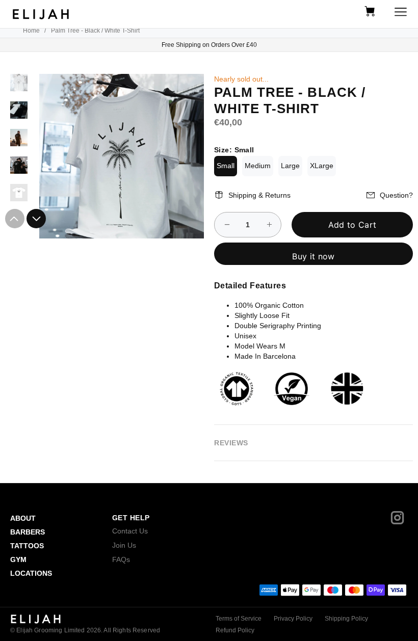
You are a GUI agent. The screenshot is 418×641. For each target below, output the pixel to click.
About (23, 518)
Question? (396, 195)
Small (225, 166)
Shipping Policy (346, 618)
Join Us (124, 545)
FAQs (121, 559)
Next (36, 218)
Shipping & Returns (259, 195)
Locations (31, 573)
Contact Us (130, 531)
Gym (18, 559)
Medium (258, 166)
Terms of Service (239, 618)
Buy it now (313, 256)
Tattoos (27, 546)
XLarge (321, 166)
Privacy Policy (293, 618)
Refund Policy (235, 630)
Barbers (27, 532)
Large (290, 166)
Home (31, 30)
